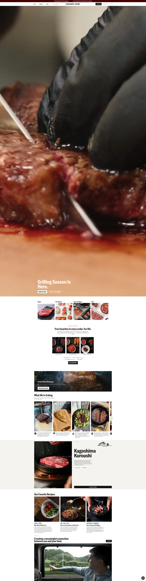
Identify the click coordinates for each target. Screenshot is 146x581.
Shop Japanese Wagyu (93, 487)
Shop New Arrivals (43, 388)
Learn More (109, 541)
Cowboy (76, 526)
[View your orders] (112, 4)
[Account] (109, 4)
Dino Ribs (49, 432)
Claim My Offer (73, 363)
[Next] (111, 418)
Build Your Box (42, 292)
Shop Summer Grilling (55, 292)
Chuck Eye (96, 433)
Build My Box (73, 579)
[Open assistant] (143, 578)
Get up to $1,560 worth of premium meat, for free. (82, 1)
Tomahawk (72, 526)
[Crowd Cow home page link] (73, 4)
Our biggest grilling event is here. (59, 1)
